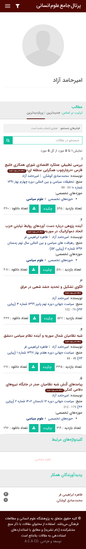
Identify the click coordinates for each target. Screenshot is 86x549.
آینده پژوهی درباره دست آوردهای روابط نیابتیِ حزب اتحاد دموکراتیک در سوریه (43, 228)
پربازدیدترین (35, 112)
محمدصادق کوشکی (56, 176)
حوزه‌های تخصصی (60, 199)
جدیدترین (53, 112)
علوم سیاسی (43, 459)
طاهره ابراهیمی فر (36, 237)
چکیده (48, 208)
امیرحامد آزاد (30, 176)
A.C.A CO (31, 541)
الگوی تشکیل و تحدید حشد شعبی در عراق (51, 289)
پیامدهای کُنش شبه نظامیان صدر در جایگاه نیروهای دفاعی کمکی (44, 387)
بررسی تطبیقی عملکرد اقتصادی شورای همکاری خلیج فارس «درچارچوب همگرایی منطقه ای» (43, 167)
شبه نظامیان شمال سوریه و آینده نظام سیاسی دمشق (43, 338)
